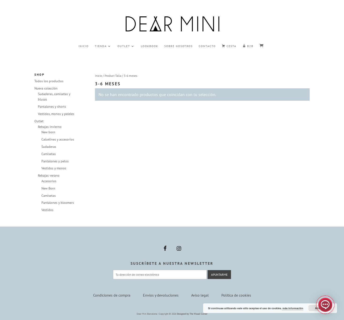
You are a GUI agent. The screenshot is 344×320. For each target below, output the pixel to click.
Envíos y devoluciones (161, 295)
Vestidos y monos (53, 168)
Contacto (207, 46)
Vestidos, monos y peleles (56, 114)
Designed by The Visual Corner (192, 313)
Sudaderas (48, 147)
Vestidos (47, 210)
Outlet (123, 46)
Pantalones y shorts (52, 106)
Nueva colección (46, 88)
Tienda (101, 46)
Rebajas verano (48, 175)
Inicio (83, 46)
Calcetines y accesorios (57, 139)
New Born (48, 188)
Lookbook (149, 46)
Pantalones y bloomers (57, 203)
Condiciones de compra (111, 295)
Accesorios (48, 181)
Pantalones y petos (55, 161)
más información (292, 308)
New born (48, 132)
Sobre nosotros (178, 46)
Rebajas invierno (50, 127)
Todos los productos (48, 81)
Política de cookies (236, 295)
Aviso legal (200, 295)
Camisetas (48, 154)
